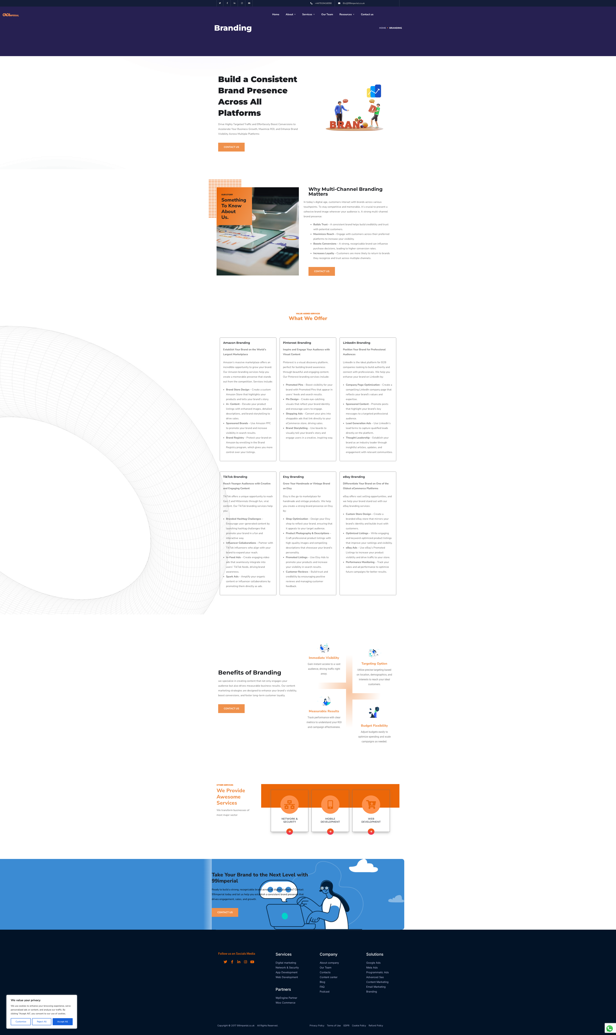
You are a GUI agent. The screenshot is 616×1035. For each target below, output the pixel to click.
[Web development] (371, 804)
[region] (41, 1012)
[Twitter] (220, 3)
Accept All (62, 1021)
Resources (345, 14)
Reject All (42, 1021)
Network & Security (290, 820)
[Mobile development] (330, 804)
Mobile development (330, 820)
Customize (21, 1021)
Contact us (367, 14)
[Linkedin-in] (234, 3)
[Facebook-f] (227, 3)
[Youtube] (249, 3)
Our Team (327, 14)
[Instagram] (242, 3)
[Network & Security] (289, 804)
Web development (371, 820)
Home (275, 14)
